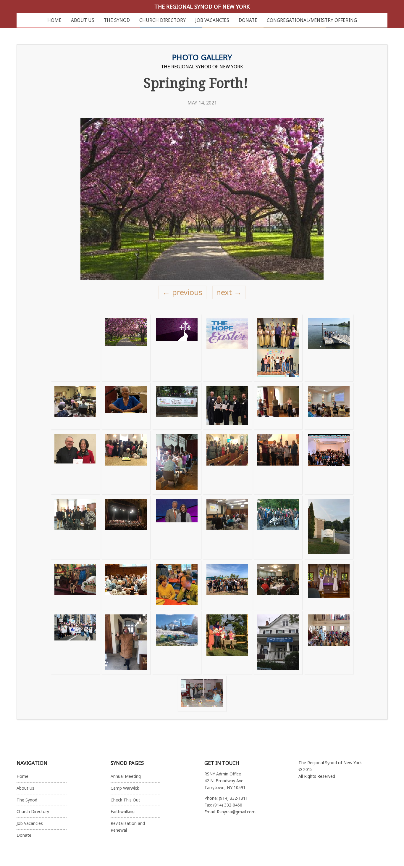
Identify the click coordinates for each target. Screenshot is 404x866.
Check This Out (125, 800)
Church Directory (162, 20)
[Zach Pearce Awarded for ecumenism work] (227, 405)
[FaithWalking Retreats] (176, 585)
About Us (82, 20)
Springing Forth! (195, 83)
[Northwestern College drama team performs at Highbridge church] (278, 462)
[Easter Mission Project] (176, 462)
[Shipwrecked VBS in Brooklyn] (75, 585)
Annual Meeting (126, 776)
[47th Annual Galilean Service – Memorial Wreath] (328, 347)
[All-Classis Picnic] (176, 405)
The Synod (117, 20)
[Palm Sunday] (328, 585)
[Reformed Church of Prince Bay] (278, 527)
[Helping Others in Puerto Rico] (227, 585)
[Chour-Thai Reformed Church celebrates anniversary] (328, 462)
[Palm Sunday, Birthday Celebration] (126, 462)
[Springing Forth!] (126, 347)
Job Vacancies (212, 20)
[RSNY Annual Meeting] (278, 405)
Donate (248, 20)
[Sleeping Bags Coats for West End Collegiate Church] (126, 643)
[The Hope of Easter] (227, 347)
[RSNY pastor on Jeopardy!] (176, 527)
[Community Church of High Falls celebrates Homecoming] (202, 694)
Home (54, 20)
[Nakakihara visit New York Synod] (75, 527)
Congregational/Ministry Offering (312, 20)
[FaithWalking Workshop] (227, 527)
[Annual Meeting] (278, 585)
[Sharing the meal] (126, 585)
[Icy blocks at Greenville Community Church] (176, 643)
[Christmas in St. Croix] (227, 643)
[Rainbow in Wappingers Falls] (328, 527)
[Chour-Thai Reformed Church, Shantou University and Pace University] (278, 347)
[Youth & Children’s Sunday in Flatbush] (227, 462)
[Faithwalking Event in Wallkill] (328, 405)
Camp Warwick (125, 788)
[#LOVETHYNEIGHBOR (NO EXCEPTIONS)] (278, 643)
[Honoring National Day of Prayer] (176, 347)
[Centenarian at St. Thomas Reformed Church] (126, 405)
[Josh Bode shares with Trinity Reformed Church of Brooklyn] (75, 405)
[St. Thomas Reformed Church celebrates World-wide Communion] (328, 643)
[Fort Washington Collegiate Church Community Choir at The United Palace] (126, 527)
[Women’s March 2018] (75, 643)
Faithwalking (123, 811)
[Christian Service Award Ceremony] (75, 462)
